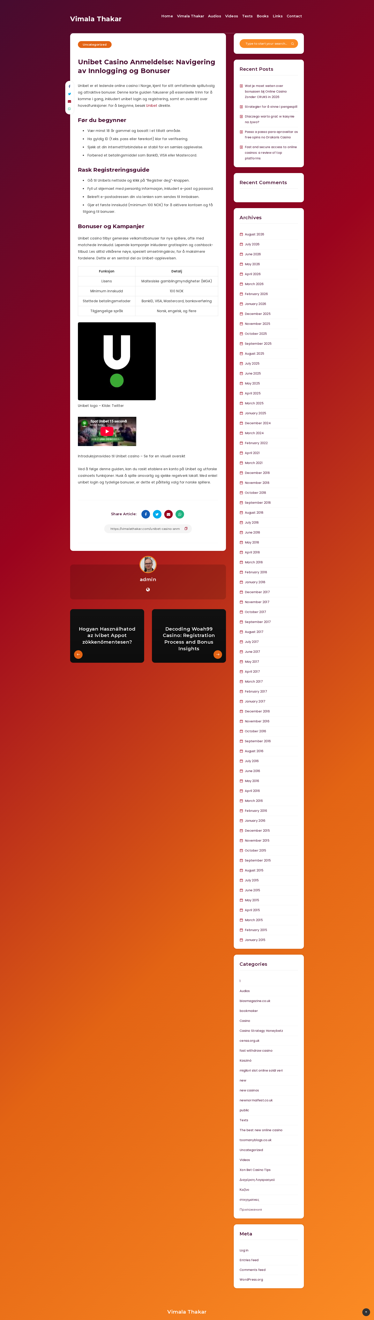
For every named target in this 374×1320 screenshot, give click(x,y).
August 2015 (254, 870)
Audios (214, 16)
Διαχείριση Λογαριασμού (257, 1180)
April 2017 (252, 671)
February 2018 (256, 572)
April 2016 (252, 791)
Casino (245, 1021)
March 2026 (254, 284)
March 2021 (254, 463)
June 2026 (253, 254)
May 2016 (252, 781)
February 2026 (256, 294)
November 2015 (257, 840)
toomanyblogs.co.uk (256, 1140)
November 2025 (257, 324)
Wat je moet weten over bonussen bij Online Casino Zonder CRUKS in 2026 (266, 91)
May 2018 (252, 542)
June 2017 (252, 651)
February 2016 (256, 810)
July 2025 (252, 363)
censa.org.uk (250, 1040)
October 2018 (255, 492)
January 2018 (255, 582)
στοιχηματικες (249, 1199)
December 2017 (257, 592)
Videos (231, 16)
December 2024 (258, 423)
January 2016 (255, 820)
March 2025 (254, 403)
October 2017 (255, 612)
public (244, 1110)
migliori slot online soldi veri (261, 1070)
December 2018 (257, 473)
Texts (247, 16)
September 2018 (258, 502)
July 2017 (252, 642)
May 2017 (252, 661)
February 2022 (256, 443)
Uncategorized (95, 44)
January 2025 (255, 413)
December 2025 (258, 314)
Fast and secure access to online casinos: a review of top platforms (271, 153)
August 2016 (254, 751)
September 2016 (258, 741)
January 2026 (255, 304)
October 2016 (255, 731)
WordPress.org (251, 1279)
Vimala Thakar (96, 19)
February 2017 (256, 691)
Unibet (151, 105)
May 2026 (252, 264)
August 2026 (254, 234)
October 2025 (256, 333)
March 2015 (254, 920)
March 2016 (254, 801)
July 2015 (252, 880)
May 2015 (252, 900)
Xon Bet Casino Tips (255, 1170)
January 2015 (255, 940)
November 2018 (257, 483)
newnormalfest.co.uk (256, 1100)
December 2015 (257, 830)
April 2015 (252, 910)
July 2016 (252, 761)
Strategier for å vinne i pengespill (271, 106)
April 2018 (252, 552)
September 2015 (258, 860)
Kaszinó (245, 1060)
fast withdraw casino (256, 1050)
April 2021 (252, 453)
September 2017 (258, 622)
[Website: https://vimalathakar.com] (148, 590)
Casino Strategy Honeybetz (261, 1030)
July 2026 (252, 244)
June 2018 (252, 532)
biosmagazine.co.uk (255, 1001)
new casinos (249, 1090)
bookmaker (249, 1011)
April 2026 (253, 274)
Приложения (251, 1209)
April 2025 (253, 393)
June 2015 (252, 890)
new (243, 1080)
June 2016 (252, 771)
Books (263, 16)
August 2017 (254, 632)
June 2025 (253, 373)
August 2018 (254, 512)
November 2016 (257, 721)
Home (167, 16)
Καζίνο (244, 1189)
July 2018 (252, 522)
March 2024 (254, 433)
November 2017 (257, 602)
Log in (244, 1250)
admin (148, 579)
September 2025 (258, 343)
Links (278, 16)
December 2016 (257, 711)
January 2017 (255, 701)
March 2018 (254, 562)
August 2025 (254, 353)
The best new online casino (261, 1130)
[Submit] (292, 44)
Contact (294, 16)
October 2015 (255, 850)
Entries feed (249, 1260)
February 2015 (256, 930)
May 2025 (252, 383)
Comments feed (253, 1270)
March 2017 (254, 681)
